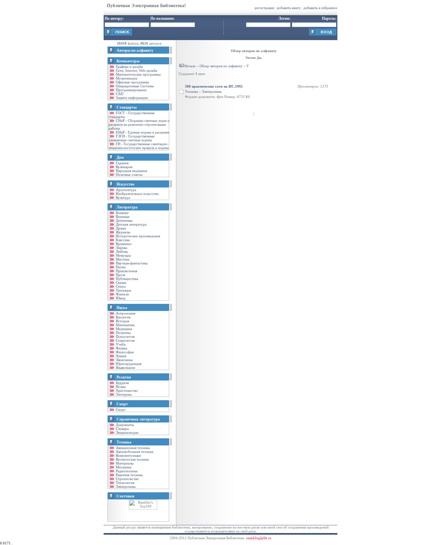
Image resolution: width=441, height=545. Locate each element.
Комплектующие (128, 455)
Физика (121, 348)
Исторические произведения (137, 236)
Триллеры (123, 290)
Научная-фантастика (131, 263)
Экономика (124, 360)
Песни (120, 267)
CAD (119, 94)
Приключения (126, 271)
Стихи (120, 286)
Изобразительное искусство (137, 194)
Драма (120, 228)
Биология (122, 317)
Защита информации (131, 98)
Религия (124, 377)
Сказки (120, 282)
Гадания (121, 163)
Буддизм (122, 383)
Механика (123, 467)
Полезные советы (128, 174)
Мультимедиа (126, 78)
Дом (120, 157)
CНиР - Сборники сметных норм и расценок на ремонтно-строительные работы (138, 124)
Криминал (123, 244)
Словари (122, 429)
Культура (122, 197)
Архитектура (125, 190)
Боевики (121, 213)
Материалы (124, 463)
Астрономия (125, 313)
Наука (122, 307)
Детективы (123, 220)
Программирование (131, 90)
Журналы (122, 232)
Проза (120, 275)
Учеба (120, 344)
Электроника (125, 486)
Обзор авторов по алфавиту (221, 66)
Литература (127, 207)
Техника (124, 442)
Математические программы (137, 74)
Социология (125, 340)
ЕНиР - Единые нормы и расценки (142, 132)
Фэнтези (122, 294)
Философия (124, 352)
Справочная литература (138, 419)
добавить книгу (289, 8)
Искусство (125, 184)
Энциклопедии (126, 432)
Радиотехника (126, 471)
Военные (122, 217)
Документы (124, 425)
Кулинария (123, 167)
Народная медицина (131, 171)
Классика (122, 240)
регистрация (264, 8)
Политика (123, 333)
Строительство (127, 479)
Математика (125, 325)
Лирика (121, 248)
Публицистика (126, 279)
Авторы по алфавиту (135, 50)
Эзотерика (123, 394)
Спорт (122, 404)
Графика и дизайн (129, 67)
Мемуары (123, 255)
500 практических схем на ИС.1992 (214, 86)
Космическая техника (132, 459)
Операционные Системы (134, 86)
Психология (125, 336)
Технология (124, 483)
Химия (120, 356)
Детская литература (131, 224)
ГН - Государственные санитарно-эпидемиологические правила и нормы (138, 146)
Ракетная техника (129, 475)
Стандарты (127, 107)
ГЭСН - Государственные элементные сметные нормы (131, 138)
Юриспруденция (128, 364)
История (122, 321)
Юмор (120, 298)
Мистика (122, 259)
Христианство (126, 390)
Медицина (123, 329)
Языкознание (125, 367)
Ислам (120, 387)
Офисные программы (132, 82)
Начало (190, 66)
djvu (220, 97)
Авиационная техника (132, 448)
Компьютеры (128, 61)
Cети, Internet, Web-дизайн (136, 70)
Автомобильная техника (134, 452)
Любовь (121, 251)
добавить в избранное (320, 8)
